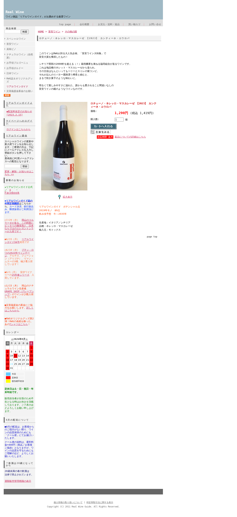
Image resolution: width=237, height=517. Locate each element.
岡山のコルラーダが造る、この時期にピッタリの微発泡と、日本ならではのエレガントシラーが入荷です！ (19, 226)
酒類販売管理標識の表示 (18, 481)
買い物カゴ (134, 24)
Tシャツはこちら (18, 324)
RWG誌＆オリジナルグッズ (19, 80)
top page (65, 24)
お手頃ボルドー (14, 68)
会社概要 (84, 24)
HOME (41, 31)
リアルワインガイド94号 (19, 240)
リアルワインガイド (17, 86)
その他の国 (71, 31)
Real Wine (15, 12)
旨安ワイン (12, 44)
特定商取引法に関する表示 (99, 502)
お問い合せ (155, 24)
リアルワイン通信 (16, 135)
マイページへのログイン (19, 122)
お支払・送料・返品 (109, 24)
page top (152, 236)
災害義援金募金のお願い (19, 91)
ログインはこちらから (18, 129)
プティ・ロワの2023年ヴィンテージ (19, 253)
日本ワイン (12, 73)
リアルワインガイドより (19, 104)
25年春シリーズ (20, 274)
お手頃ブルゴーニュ (17, 62)
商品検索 (11, 28)
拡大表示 (67, 196)
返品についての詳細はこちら (130, 136)
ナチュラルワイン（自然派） (19, 56)
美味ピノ (11, 49)
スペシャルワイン (16, 38)
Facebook (12, 193)
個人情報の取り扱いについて (68, 502)
